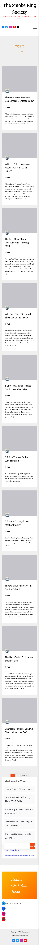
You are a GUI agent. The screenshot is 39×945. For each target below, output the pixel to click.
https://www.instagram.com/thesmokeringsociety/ (19, 855)
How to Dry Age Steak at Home (18, 789)
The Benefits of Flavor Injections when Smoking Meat (17, 242)
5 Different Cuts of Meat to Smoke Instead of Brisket (18, 387)
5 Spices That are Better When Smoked (16, 459)
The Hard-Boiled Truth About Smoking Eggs (19, 659)
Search (32, 846)
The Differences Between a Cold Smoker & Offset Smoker (19, 99)
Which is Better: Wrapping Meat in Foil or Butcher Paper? (18, 167)
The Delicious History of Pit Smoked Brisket (18, 587)
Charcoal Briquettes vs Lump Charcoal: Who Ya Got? (19, 730)
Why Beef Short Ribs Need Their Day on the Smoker (18, 316)
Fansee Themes (23, 935)
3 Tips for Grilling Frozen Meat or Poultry (17, 523)
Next (23, 775)
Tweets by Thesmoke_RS (11, 850)
